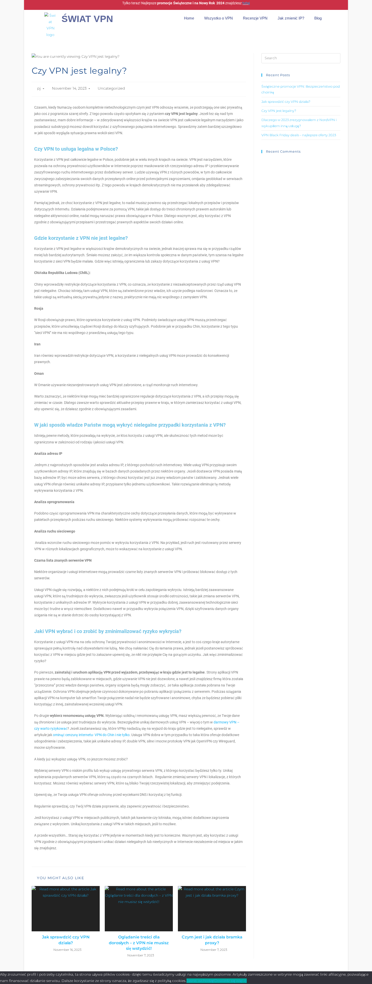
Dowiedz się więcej (230, 980)
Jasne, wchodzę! (200, 980)
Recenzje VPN (255, 18)
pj (39, 88)
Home (189, 18)
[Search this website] (300, 58)
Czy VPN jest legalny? (278, 111)
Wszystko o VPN (218, 18)
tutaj (246, 3)
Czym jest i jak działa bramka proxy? (212, 940)
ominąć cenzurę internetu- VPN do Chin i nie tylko (91, 735)
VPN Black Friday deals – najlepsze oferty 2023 (298, 135)
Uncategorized (111, 88)
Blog (318, 18)
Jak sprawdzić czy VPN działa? (66, 940)
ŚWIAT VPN (87, 19)
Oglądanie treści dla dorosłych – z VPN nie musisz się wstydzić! (139, 943)
